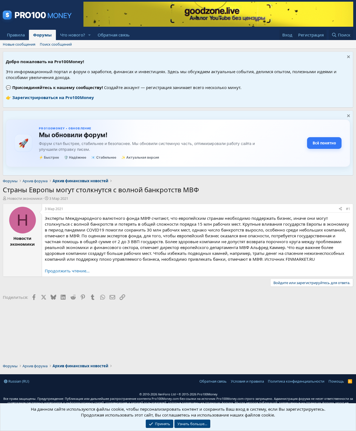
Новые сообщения (19, 44)
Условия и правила (247, 381)
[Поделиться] (340, 209)
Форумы (42, 35)
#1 (348, 208)
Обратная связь (114, 35)
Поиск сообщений (56, 44)
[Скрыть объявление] (347, 57)
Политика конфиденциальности (296, 381)
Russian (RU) (18, 381)
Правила (16, 35)
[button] (89, 35)
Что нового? (72, 35)
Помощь (336, 381)
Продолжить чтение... (67, 271)
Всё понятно (324, 143)
